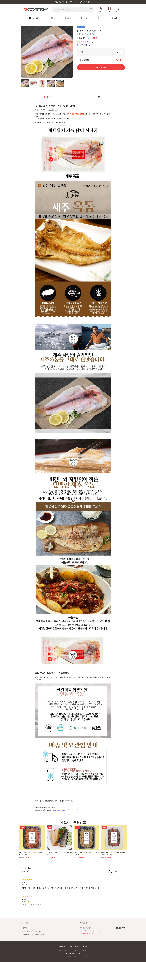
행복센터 (83, 923)
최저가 (114, 18)
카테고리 (34, 18)
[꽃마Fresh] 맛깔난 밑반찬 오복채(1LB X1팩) (31, 853)
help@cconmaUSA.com (73, 953)
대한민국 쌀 (51, 18)
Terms (85, 946)
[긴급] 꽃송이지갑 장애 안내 (31, 931)
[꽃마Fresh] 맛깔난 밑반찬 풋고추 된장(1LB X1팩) (86, 853)
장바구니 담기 (32, 858)
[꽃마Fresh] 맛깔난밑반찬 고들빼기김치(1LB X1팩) (113, 853)
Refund (70, 946)
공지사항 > (25, 923)
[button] (81, 42)
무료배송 (68, 18)
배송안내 (25, 928)
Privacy (77, 946)
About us (62, 946)
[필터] (110, 871)
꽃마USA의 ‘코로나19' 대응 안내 (33, 934)
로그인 (101, 11)
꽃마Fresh (83, 18)
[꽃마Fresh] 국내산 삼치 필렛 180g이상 (59, 853)
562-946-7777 (120, 928)
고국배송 (99, 18)
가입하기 (109, 11)
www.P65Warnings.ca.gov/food (60, 810)
